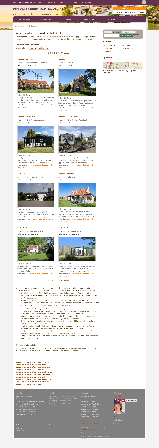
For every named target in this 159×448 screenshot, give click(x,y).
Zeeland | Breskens (66, 228)
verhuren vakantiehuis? (89, 424)
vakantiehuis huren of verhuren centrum (32, 362)
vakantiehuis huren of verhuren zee (30, 384)
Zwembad (107, 51)
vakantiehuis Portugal (90, 409)
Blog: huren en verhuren (25, 412)
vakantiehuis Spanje (89, 406)
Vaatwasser (108, 48)
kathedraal (55, 33)
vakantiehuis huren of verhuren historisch (33, 367)
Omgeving (63, 2)
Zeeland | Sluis (64, 59)
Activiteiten (51, 2)
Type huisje (38, 2)
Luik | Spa (21, 174)
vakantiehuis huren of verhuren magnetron (33, 379)
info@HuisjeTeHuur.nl (89, 429)
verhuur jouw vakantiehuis (91, 396)
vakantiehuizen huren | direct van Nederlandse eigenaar (35, 14)
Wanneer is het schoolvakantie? (28, 404)
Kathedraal (33, 26)
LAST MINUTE (112, 19)
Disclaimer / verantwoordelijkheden (30, 401)
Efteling (19, 428)
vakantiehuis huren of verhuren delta (31, 365)
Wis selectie (20, 48)
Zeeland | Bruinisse (25, 59)
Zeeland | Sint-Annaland (68, 116)
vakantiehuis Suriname (90, 414)
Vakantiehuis (20, 26)
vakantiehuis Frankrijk (90, 404)
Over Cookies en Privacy (25, 414)
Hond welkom (109, 45)
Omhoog (115, 423)
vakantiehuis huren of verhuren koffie (31, 377)
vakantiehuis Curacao (89, 417)
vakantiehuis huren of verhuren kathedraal (33, 374)
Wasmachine (128, 48)
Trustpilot (118, 396)
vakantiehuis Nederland (90, 399)
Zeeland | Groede (24, 228)
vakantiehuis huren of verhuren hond (31, 369)
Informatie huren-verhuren (26, 406)
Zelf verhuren (87, 2)
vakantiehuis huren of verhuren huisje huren (34, 372)
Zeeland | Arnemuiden (26, 116)
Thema (74, 2)
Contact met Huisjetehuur (26, 409)
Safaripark (20, 431)
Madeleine (118, 416)
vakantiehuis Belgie (88, 401)
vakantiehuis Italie (88, 412)
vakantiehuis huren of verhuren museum (32, 382)
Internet (126, 45)
